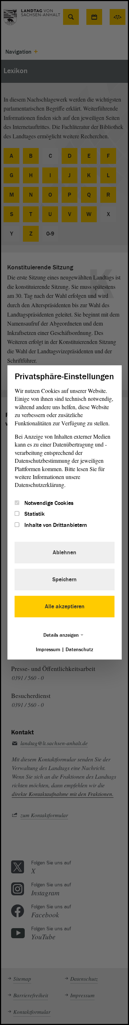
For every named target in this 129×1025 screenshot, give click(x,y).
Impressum (48, 649)
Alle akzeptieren (65, 606)
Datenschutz (79, 649)
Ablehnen (64, 552)
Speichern (64, 579)
